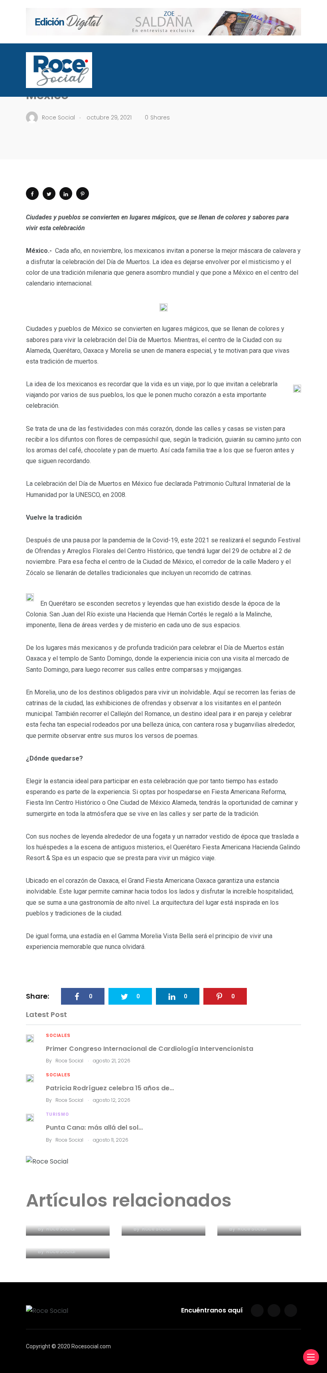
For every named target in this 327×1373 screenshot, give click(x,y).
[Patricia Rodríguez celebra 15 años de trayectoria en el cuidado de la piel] (30, 1077)
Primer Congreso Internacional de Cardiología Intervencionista (149, 1048)
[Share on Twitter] (49, 193)
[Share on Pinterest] (82, 193)
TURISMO (57, 1114)
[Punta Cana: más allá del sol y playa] (30, 1117)
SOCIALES (58, 1035)
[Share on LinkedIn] (65, 193)
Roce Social (69, 1060)
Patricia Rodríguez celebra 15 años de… (110, 1088)
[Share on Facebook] (32, 193)
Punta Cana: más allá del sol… (94, 1127)
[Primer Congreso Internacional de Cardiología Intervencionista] (30, 1038)
